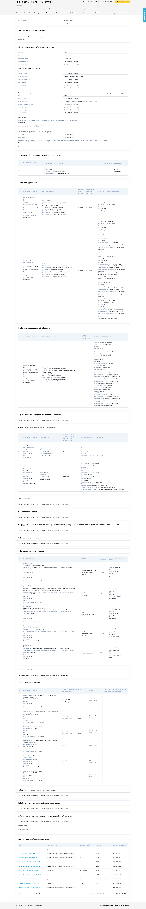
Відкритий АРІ (95, 1)
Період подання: (74, 13)
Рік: (30, 13)
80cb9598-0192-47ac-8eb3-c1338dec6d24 (29, 866)
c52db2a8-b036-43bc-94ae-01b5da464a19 (29, 849)
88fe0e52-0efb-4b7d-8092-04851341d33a (29, 887)
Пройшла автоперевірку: (120, 13)
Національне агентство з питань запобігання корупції (116, 905)
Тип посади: (49, 13)
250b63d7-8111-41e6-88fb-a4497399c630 (29, 853)
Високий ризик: (87, 13)
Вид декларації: (20, 13)
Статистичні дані (107, 1)
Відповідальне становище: (102, 13)
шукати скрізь (94, 9)
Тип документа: (38, 13)
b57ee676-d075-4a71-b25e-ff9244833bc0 (29, 857)
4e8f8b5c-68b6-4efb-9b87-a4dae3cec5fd (29, 870)
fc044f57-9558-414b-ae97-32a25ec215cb (29, 883)
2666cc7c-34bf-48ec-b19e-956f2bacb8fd (29, 861)
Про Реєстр (85, 1)
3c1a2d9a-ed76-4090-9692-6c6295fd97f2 (29, 879)
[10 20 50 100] (23, 893)
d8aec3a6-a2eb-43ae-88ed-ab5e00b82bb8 (30, 874)
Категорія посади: (61, 13)
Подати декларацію (122, 1)
